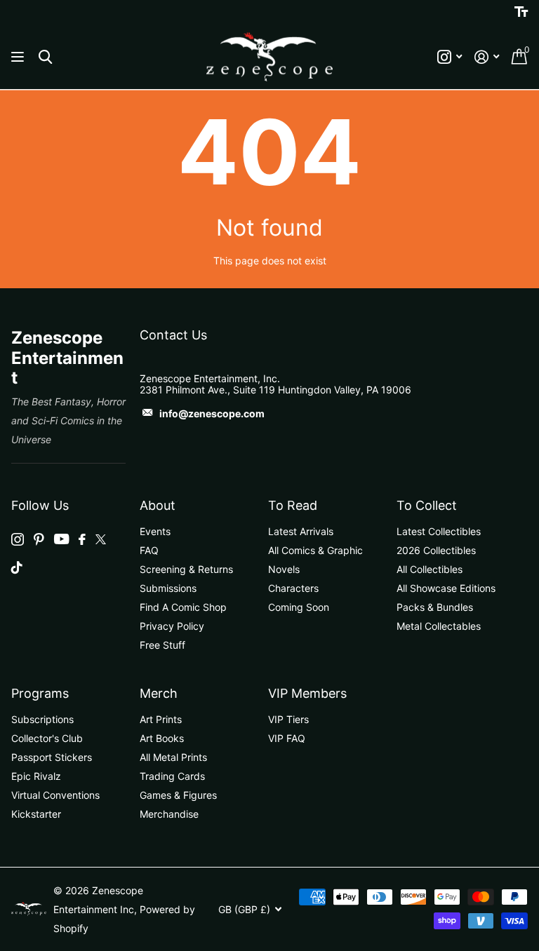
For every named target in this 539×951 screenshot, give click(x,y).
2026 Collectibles (436, 550)
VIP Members (307, 693)
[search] (45, 57)
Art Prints (161, 719)
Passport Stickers (51, 757)
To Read (292, 505)
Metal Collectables (439, 626)
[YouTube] (61, 539)
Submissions (168, 588)
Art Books (162, 738)
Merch (159, 693)
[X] (100, 539)
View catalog (19, 57)
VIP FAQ (286, 738)
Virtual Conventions (55, 795)
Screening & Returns (186, 569)
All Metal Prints (173, 757)
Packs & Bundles (435, 607)
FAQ (149, 550)
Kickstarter (36, 814)
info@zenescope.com (212, 413)
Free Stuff (162, 645)
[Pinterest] (39, 539)
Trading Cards (172, 776)
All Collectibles (430, 569)
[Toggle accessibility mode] (521, 12)
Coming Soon (298, 607)
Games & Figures (178, 795)
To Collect (427, 505)
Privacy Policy (172, 626)
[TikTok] (16, 567)
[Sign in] (487, 57)
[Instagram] (17, 539)
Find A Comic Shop (183, 607)
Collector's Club (47, 738)
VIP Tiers (288, 719)
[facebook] (82, 539)
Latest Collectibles (439, 531)
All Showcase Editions (446, 588)
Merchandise (169, 814)
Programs (40, 693)
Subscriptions (42, 719)
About (157, 505)
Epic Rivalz (36, 776)
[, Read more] (450, 57)
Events (155, 531)
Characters (293, 588)
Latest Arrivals (300, 531)
